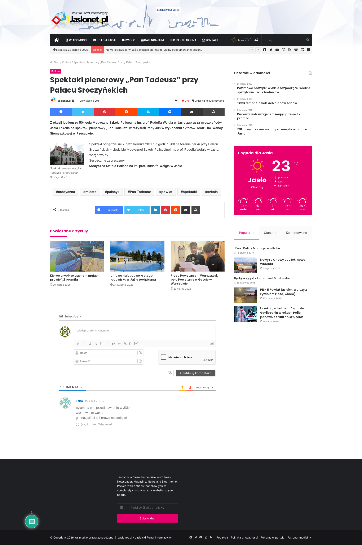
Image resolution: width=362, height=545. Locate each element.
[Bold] (78, 343)
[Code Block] (119, 343)
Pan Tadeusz (140, 192)
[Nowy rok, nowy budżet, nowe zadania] (245, 265)
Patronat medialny (299, 537)
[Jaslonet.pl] (80, 18)
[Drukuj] (214, 112)
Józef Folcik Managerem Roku (257, 248)
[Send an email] (73, 100)
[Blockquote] (113, 343)
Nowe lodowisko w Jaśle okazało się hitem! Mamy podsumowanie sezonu (154, 49)
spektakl (190, 192)
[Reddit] (126, 112)
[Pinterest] (104, 112)
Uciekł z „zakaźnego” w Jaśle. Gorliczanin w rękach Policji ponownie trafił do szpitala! (282, 312)
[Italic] (84, 343)
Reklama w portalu (272, 537)
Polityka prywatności (244, 537)
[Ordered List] (102, 343)
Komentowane (296, 233)
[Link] (125, 343)
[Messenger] (170, 112)
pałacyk (113, 192)
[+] (136, 343)
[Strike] (96, 343)
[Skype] (148, 112)
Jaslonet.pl (64, 100)
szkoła (212, 192)
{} (130, 343)
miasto (91, 192)
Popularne (246, 233)
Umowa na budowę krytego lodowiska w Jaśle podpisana (133, 277)
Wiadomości (78, 40)
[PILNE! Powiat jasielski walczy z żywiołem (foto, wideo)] (245, 295)
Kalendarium (154, 40)
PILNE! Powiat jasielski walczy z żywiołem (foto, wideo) (283, 291)
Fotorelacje (106, 40)
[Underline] (90, 343)
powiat (166, 192)
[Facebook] (61, 112)
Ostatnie (270, 233)
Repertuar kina (184, 40)
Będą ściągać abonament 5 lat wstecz (263, 278)
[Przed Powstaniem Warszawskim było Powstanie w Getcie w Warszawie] (198, 256)
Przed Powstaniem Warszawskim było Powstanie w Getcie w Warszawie (196, 279)
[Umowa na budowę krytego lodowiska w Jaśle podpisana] (137, 256)
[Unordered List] (107, 343)
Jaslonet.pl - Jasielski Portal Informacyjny (145, 537)
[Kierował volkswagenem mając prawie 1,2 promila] (77, 256)
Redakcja (222, 537)
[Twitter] (83, 112)
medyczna (66, 192)
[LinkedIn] (155, 210)
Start (56, 62)
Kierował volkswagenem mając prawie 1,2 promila (74, 277)
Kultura (66, 62)
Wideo (130, 40)
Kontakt (212, 40)
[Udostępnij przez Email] (192, 112)
